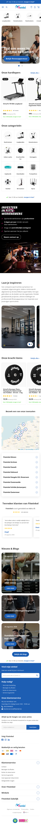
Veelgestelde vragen (8, 781)
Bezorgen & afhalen (9, 688)
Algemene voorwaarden (13, 809)
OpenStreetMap (29, 449)
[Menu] (3, 7)
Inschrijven (32, 727)
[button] (18, 428)
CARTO (37, 449)
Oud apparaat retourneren (10, 778)
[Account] (35, 7)
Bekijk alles (35, 73)
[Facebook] (2, 740)
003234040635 (8, 706)
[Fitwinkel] (20, 805)
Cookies (32, 809)
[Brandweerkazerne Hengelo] (18, 327)
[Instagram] (5, 740)
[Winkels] (31, 7)
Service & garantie (8, 693)
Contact (4, 767)
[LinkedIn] (9, 740)
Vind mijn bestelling (9, 685)
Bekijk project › (27, 309)
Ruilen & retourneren (9, 690)
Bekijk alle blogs (20, 654)
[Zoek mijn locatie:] (28, 7)
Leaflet (21, 449)
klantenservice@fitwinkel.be (13, 709)
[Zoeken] (6, 7)
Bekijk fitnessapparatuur (16, 59)
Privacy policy (24, 809)
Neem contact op (11, 237)
